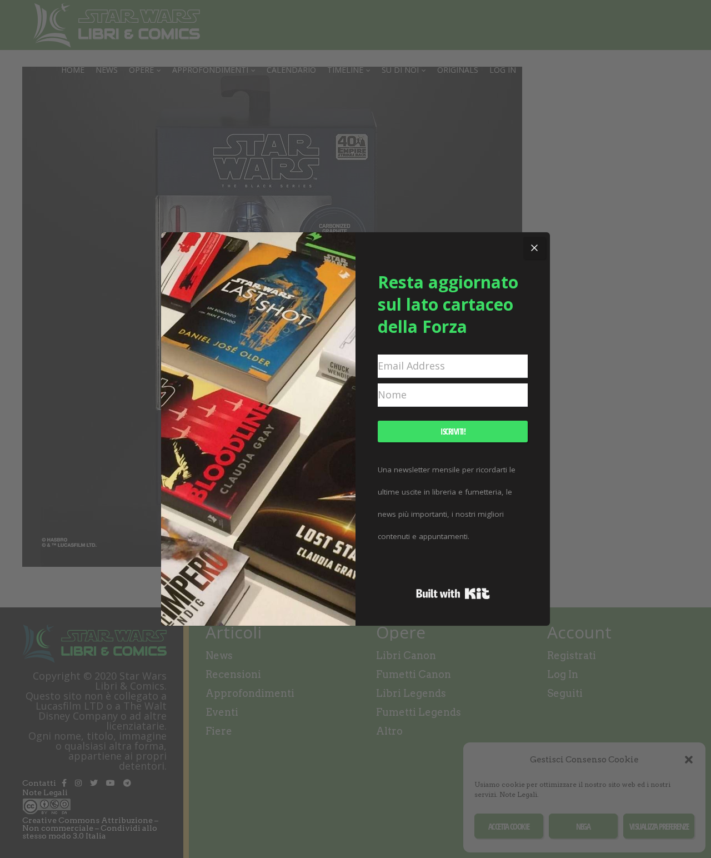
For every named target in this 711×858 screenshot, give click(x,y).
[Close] (534, 248)
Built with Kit (453, 593)
